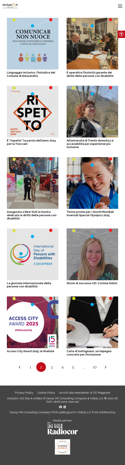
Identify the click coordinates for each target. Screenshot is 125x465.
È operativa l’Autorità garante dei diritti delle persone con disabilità (90, 74)
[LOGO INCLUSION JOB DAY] (10, 6)
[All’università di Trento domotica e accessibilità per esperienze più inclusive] (92, 87)
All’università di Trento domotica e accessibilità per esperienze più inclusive (90, 144)
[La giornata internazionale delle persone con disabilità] (32, 230)
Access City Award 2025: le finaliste (30, 351)
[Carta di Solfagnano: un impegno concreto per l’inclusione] (92, 298)
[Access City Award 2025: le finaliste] (32, 298)
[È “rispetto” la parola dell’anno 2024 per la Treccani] (32, 87)
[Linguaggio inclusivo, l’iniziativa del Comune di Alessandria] (32, 19)
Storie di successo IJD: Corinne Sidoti (92, 283)
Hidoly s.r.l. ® (98, 398)
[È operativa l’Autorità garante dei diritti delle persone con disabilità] (92, 19)
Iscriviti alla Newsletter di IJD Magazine (84, 392)
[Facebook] (60, 407)
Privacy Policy (24, 392)
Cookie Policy (46, 392)
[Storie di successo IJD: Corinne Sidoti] (92, 230)
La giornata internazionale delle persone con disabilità (29, 285)
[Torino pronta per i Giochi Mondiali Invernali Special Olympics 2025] (92, 158)
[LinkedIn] (64, 407)
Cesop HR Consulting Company (66, 398)
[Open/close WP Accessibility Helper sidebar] (121, 34)
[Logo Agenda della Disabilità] (62, 447)
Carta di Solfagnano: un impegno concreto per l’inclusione (89, 353)
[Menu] (120, 6)
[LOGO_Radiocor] (62, 428)
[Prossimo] (105, 367)
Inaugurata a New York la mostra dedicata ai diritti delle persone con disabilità (31, 215)
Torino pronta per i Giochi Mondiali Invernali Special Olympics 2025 (90, 213)
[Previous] (20, 367)
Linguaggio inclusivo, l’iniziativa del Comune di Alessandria (31, 74)
